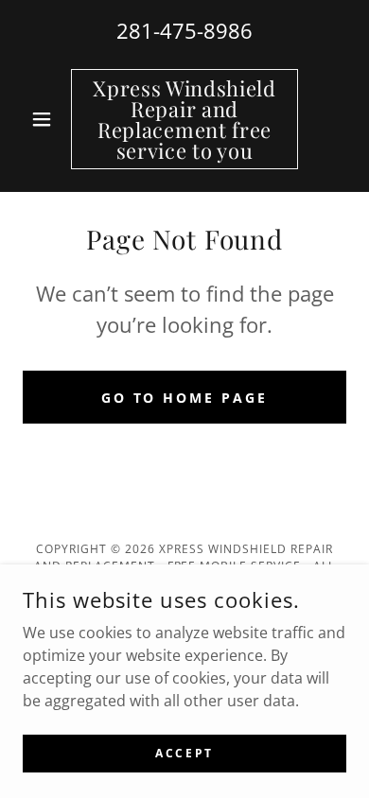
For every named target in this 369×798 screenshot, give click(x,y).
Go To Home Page (185, 398)
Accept (184, 753)
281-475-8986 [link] (184, 30)
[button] (47, 119)
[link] (184, 119)
